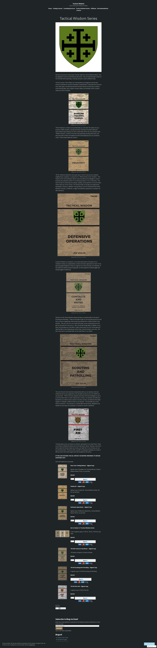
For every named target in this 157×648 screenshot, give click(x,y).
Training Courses (57, 8)
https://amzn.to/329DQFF (81, 257)
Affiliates (93, 8)
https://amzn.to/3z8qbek (81, 387)
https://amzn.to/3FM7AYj (81, 172)
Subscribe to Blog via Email (67, 619)
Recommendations (102, 8)
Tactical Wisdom (78, 4)
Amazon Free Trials (62, 637)
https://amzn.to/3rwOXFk (81, 441)
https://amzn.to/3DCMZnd (81, 125)
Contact (78, 10)
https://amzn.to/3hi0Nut (81, 312)
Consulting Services (69, 8)
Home (50, 8)
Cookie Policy (32, 645)
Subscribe (59, 628)
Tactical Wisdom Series (83, 8)
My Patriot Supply (62, 639)
